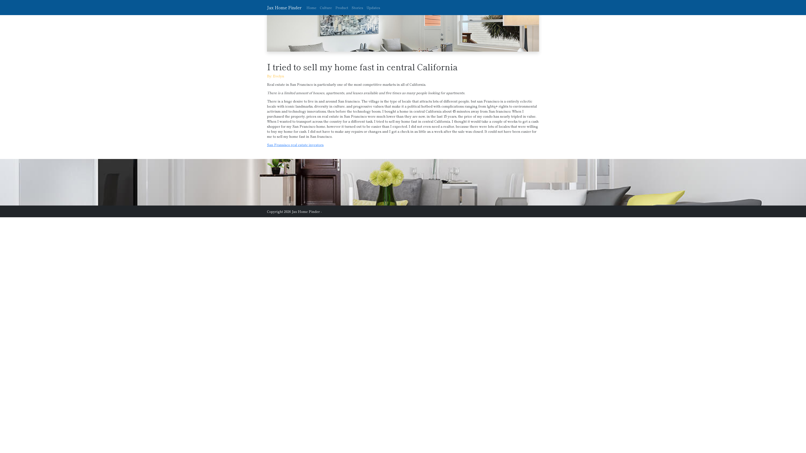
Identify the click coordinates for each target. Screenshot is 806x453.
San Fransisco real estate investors (295, 144)
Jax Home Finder (284, 7)
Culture (326, 7)
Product (341, 7)
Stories (357, 7)
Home (311, 7)
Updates (373, 7)
